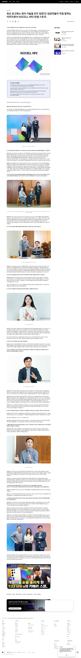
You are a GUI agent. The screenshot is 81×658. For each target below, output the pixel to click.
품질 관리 (16, 624)
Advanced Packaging (44, 625)
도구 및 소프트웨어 (17, 636)
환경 (54, 644)
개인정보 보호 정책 (65, 651)
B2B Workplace (30, 630)
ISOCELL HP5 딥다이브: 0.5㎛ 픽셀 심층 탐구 (68, 51)
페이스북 (7, 21)
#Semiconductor (30, 594)
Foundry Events (43, 628)
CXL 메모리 (3, 628)
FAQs (16, 639)
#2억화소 (13, 594)
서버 (2, 641)
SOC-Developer (30, 631)
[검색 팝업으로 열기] (74, 1)
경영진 (68, 627)
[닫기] (71, 602)
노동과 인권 (55, 645)
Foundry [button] (17, 1)
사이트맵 (33, 652)
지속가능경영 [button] (67, 1)
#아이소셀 (24, 594)
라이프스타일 (3, 646)
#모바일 (35, 594)
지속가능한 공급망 (56, 648)
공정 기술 (42, 624)
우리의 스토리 (69, 624)
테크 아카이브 (43, 632)
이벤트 (55, 624)
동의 (66, 655)
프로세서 (3, 630)
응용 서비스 (42, 630)
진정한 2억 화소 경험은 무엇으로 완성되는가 (66, 38)
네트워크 (3, 644)
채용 (67, 636)
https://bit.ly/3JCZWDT (26, 102)
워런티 (16, 640)
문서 (15, 638)
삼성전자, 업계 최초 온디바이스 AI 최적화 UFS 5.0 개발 (68, 32)
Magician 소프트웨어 (18, 641)
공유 (18, 21)
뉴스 (54, 623)
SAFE (42, 627)
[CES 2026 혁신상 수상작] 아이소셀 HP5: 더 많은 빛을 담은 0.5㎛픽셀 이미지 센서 (68, 45)
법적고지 (24, 652)
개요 (15, 635)
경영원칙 (68, 643)
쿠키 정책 (70, 651)
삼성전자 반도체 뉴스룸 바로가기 (14, 608)
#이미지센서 (39, 594)
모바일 (3, 645)
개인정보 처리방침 (19, 652)
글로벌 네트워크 (30, 628)
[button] (11, 652)
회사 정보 (68, 623)
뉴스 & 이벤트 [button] (61, 1)
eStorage (3, 627)
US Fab (42, 633)
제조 (41, 629)
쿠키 (26, 652)
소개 (41, 623)
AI (2, 640)
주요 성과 (55, 643)
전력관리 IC (3, 635)
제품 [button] (10, 1)
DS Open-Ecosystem (31, 624)
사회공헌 (55, 646)
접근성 (29, 652)
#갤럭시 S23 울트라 (19, 594)
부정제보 (68, 644)
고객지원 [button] (13, 1)
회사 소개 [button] (71, 1)
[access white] (4, 652)
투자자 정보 (68, 629)
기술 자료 (16, 630)
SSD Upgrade (17, 642)
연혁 (67, 628)
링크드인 (13, 21)
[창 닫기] (73, 646)
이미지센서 (3, 632)
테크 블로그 (5, 618)
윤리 (67, 630)
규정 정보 (16, 627)
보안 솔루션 (3, 634)
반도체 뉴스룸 (69, 632)
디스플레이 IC (4, 633)
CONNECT (42, 634)
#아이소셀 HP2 (9, 594)
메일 (15, 21)
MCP (2, 629)
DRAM (3, 624)
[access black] (2, 652)
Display (3, 636)
